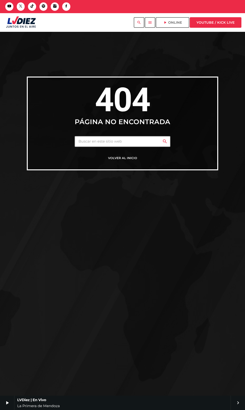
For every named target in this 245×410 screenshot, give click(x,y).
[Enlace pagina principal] (21, 22)
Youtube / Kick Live (215, 22)
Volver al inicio (122, 158)
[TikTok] (32, 6)
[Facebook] (66, 6)
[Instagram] (55, 6)
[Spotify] (43, 6)
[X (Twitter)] (21, 6)
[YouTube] (9, 6)
